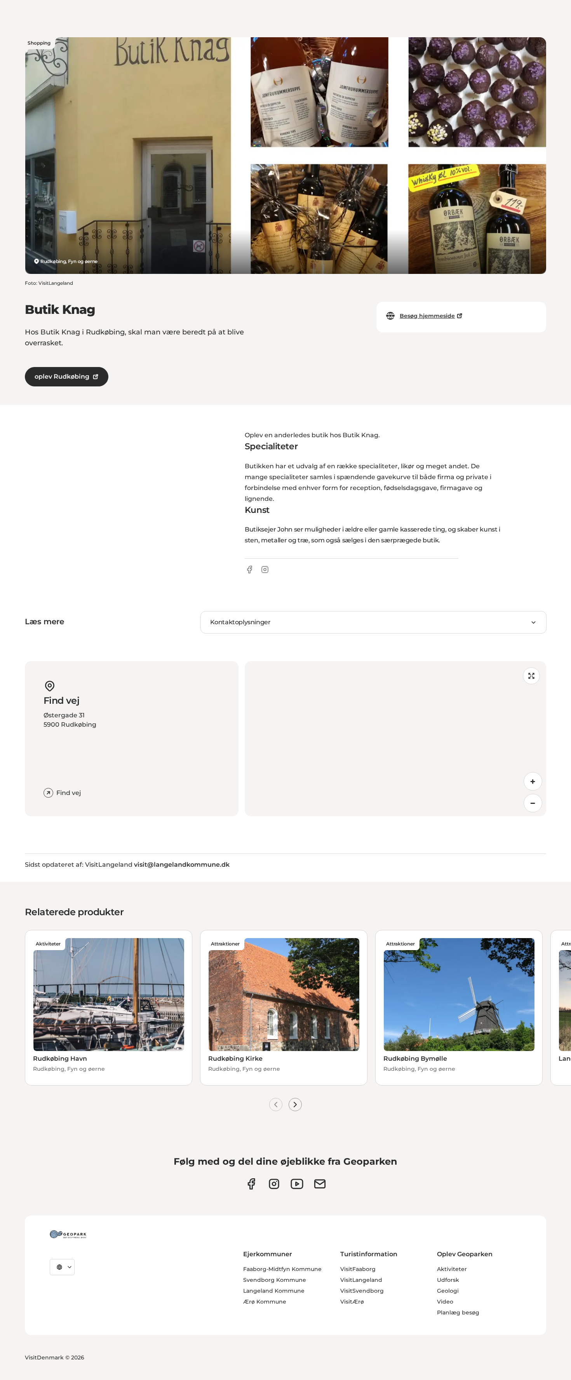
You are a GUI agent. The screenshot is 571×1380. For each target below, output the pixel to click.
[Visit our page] (274, 1184)
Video (445, 1301)
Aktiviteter (452, 1269)
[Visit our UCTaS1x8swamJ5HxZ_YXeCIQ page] (297, 1184)
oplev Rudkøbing (62, 376)
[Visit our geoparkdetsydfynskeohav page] (251, 1184)
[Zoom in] (533, 781)
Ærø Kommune (264, 1301)
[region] (395, 738)
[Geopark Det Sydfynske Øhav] (68, 1234)
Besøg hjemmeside (427, 315)
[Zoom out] (533, 803)
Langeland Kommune (274, 1290)
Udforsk (448, 1279)
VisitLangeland (361, 1279)
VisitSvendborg (362, 1290)
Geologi (448, 1290)
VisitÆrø (352, 1301)
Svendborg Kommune (274, 1279)
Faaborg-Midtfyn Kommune (282, 1269)
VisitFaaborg (358, 1269)
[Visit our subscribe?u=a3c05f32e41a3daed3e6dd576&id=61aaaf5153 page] (320, 1184)
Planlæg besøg (458, 1312)
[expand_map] (531, 675)
